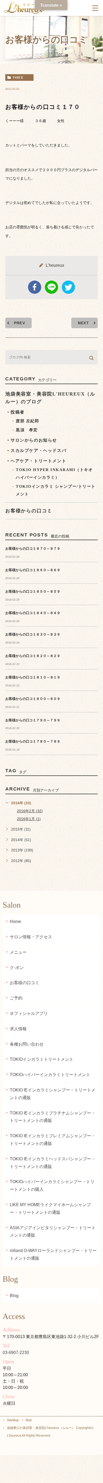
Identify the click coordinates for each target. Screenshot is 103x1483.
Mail (29, 1420)
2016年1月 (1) (29, 819)
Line (51, 287)
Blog (14, 1295)
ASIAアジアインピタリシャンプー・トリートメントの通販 (53, 1232)
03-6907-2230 (16, 1352)
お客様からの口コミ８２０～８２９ (32, 656)
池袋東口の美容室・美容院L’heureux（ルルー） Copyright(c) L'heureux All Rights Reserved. (50, 1431)
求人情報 (18, 1029)
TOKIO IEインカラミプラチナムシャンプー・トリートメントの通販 (52, 1117)
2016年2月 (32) (30, 811)
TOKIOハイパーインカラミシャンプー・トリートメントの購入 (52, 1185)
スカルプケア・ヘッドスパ (38, 450)
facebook (34, 287)
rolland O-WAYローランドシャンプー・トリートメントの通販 (53, 1254)
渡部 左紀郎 (27, 421)
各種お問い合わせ (27, 1044)
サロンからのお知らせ (34, 440)
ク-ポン (17, 967)
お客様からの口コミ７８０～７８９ (32, 741)
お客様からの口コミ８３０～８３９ (32, 634)
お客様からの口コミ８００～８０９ (32, 699)
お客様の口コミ (24, 982)
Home (15, 921)
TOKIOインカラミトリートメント (41, 1059)
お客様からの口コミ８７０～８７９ (32, 548)
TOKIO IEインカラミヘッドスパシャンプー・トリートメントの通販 (52, 1163)
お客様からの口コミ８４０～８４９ (32, 613)
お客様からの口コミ (28, 510)
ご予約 (16, 998)
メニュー (18, 952)
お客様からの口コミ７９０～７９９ (32, 720)
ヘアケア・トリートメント (38, 461)
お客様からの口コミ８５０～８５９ (32, 591)
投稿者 (18, 412)
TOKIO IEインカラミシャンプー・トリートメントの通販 (52, 1094)
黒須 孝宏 (27, 430)
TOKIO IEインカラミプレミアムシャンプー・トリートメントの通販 (52, 1140)
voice (18, 77)
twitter (68, 287)
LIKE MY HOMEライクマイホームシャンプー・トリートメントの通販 (50, 1208)
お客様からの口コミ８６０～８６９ (32, 570)
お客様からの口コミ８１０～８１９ (32, 677)
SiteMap (13, 1420)
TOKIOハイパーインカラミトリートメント (50, 1074)
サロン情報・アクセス (31, 937)
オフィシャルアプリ (29, 1013)
